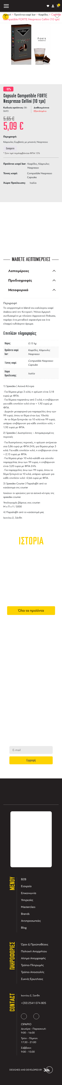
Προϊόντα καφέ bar (25, 14)
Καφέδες (43, 14)
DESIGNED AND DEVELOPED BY (25, 1070)
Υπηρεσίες (27, 900)
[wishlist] (47, 6)
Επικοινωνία (28, 893)
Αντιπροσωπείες (31, 920)
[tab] (31, 271)
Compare (10, 148)
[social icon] (24, 1016)
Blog (24, 927)
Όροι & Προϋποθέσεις (34, 944)
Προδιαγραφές (20, 280)
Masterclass (28, 907)
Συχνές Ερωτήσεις (32, 979)
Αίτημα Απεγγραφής (33, 958)
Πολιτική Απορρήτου (34, 951)
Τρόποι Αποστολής (32, 972)
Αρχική (7, 14)
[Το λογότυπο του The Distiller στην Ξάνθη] (27, 6)
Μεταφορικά (18, 290)
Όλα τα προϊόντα (31, 610)
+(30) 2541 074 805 (33, 1003)
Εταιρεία (26, 886)
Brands (25, 913)
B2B (23, 879)
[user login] (52, 6)
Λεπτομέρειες (18, 271)
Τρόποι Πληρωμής (32, 965)
